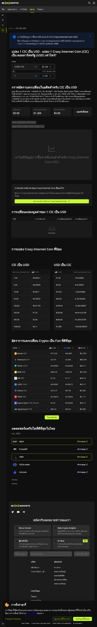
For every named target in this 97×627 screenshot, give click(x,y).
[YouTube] (18, 512)
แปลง (11, 28)
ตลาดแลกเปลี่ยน (60, 579)
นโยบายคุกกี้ (31, 613)
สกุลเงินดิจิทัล (59, 575)
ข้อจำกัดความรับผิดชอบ (62, 623)
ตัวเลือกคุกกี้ (77, 623)
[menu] (3, 23)
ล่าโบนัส (23, 9)
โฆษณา (40, 9)
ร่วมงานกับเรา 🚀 (38, 571)
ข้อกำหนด (25, 623)
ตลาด (32, 9)
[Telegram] (23, 512)
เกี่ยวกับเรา (35, 567)
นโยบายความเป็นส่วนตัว (41, 623)
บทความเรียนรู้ (60, 571)
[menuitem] (3, 15)
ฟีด (3, 9)
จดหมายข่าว (12, 9)
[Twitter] (12, 512)
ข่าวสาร (57, 567)
